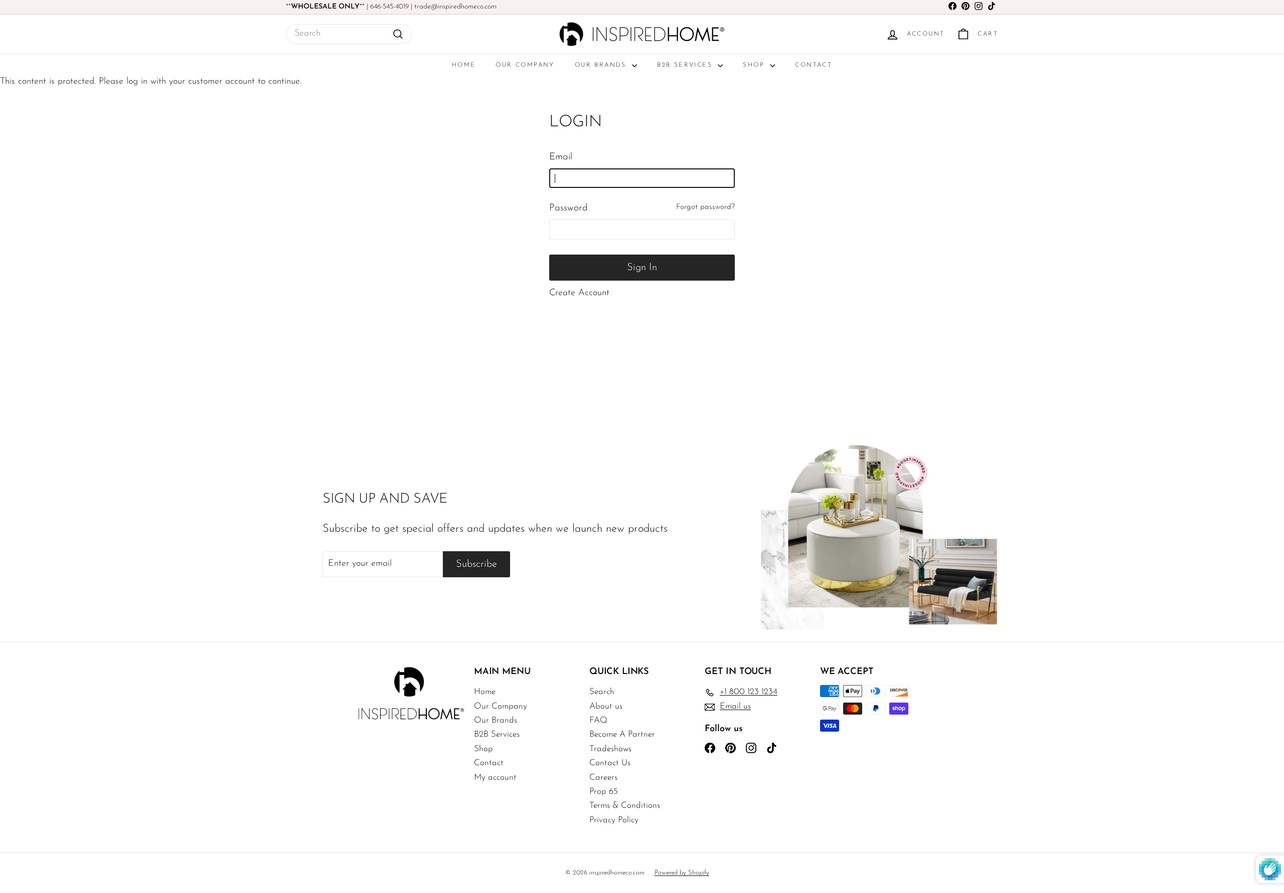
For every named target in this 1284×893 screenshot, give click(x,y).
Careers (603, 777)
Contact (813, 65)
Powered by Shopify (682, 872)
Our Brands (602, 65)
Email (560, 157)
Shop (755, 65)
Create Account (579, 293)
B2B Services (686, 65)
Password (568, 208)
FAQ (598, 720)
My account (495, 777)
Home (464, 65)
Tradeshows (610, 749)
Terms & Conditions (624, 805)
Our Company (525, 65)
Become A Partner (622, 734)
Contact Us (609, 763)
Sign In (642, 268)
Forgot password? (705, 207)
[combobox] (349, 34)
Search (601, 692)
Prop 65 (603, 791)
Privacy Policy (613, 820)
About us (605, 706)
